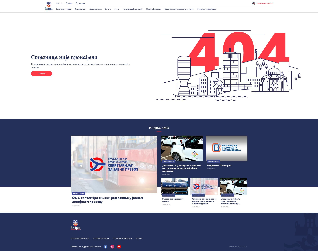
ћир (58, 3)
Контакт (139, 238)
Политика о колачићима (122, 238)
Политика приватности (80, 238)
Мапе (70, 3)
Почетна (41, 73)
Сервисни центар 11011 (265, 3)
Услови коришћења (101, 238)
